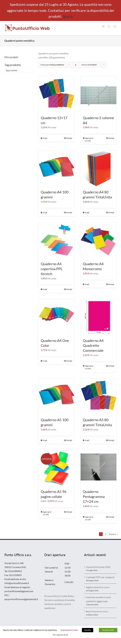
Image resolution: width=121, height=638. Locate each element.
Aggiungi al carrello (89, 139)
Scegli (45, 138)
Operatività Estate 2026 (98, 567)
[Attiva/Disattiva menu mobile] (115, 26)
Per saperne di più (60, 635)
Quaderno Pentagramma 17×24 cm (94, 496)
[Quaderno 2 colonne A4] (98, 94)
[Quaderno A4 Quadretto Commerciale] (98, 317)
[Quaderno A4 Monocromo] (98, 240)
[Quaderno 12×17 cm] (56, 94)
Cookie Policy (67, 596)
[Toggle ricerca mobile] (109, 26)
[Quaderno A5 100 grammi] (56, 396)
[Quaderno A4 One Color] (56, 317)
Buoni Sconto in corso (97, 611)
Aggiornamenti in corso (97, 587)
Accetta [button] (87, 630)
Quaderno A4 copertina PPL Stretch (51, 269)
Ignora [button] (68, 16)
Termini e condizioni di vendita (59, 600)
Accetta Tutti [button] (108, 630)
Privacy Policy (51, 596)
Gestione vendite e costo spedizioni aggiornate (98, 599)
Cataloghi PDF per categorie (100, 577)
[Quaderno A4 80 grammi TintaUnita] (98, 169)
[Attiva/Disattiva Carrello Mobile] (103, 26)
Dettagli (69, 138)
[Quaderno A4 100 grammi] (56, 169)
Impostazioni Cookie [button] (69, 630)
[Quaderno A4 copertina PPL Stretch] (56, 240)
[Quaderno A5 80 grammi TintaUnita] (98, 396)
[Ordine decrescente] (76, 65)
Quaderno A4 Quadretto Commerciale (93, 345)
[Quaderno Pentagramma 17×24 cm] (98, 468)
